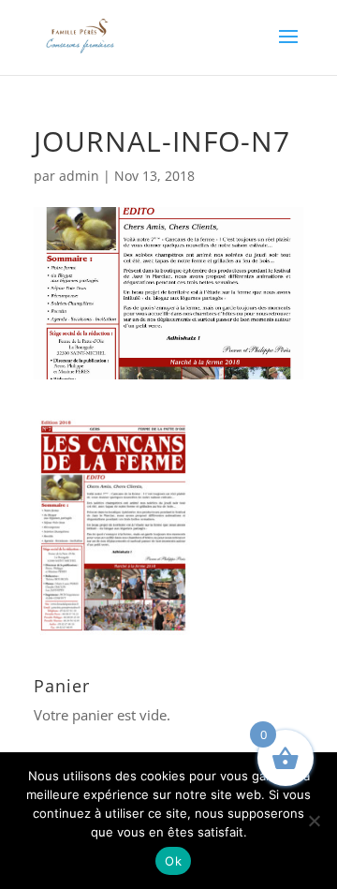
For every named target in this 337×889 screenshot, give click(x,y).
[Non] (313, 820)
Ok (173, 860)
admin (79, 176)
